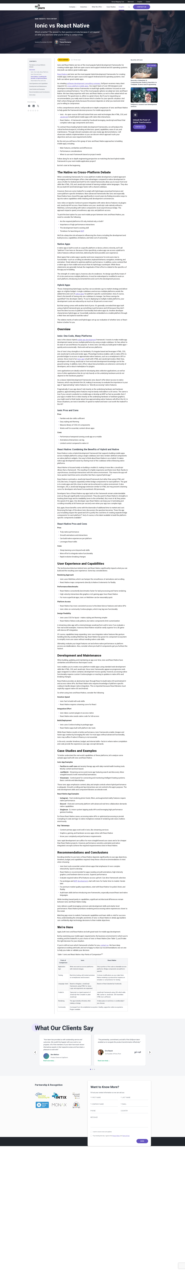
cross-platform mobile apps (78, 86)
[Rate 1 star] (28, 111)
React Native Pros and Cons (38, 80)
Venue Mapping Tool (117, 2)
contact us (104, 945)
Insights (139, 2)
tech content (51, 19)
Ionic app (80, 359)
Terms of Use (126, 1135)
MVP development (81, 881)
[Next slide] (150, 1052)
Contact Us (141, 7)
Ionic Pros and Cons (36, 74)
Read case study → (104, 1060)
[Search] (129, 7)
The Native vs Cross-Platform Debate (37, 66)
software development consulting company (83, 83)
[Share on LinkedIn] (33, 106)
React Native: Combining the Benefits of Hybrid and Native (39, 77)
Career (148, 2)
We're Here (32, 95)
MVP (82, 231)
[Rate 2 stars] (31, 111)
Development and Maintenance (38, 86)
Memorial (131, 2)
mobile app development (86, 340)
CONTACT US (139, 127)
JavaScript (64, 117)
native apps (79, 294)
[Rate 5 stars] (38, 111)
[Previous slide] (35, 1052)
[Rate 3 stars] (33, 111)
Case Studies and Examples (37, 89)
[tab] (90, 1069)
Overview (32, 69)
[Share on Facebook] (29, 106)
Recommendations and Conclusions (39, 92)
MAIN (36, 19)
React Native (62, 74)
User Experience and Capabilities (38, 83)
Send (142, 1141)
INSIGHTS (42, 19)
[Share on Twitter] (38, 106)
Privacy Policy (116, 1135)
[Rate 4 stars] (35, 111)
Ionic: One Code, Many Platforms (39, 72)
